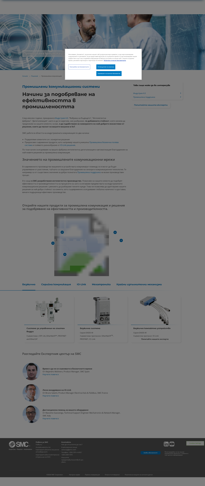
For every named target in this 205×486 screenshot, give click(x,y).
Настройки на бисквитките (79, 67)
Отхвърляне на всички (106, 67)
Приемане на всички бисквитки (109, 73)
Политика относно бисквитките (115, 60)
